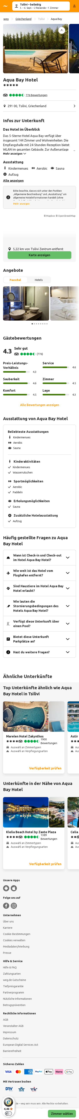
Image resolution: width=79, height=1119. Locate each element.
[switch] (8, 1113)
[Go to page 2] (34, 323)
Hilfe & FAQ (10, 967)
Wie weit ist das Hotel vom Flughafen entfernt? (33, 573)
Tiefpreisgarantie (13, 986)
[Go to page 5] (40, 323)
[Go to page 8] (47, 323)
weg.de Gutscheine (14, 979)
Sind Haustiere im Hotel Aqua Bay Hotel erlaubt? (38, 588)
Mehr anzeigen (21, 203)
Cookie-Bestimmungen (16, 934)
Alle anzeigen (13, 180)
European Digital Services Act (20, 1044)
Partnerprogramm (13, 992)
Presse (7, 952)
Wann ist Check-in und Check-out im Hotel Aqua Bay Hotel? (37, 558)
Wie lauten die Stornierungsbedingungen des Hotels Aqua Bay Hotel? (35, 606)
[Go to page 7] (44, 323)
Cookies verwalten (14, 940)
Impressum (9, 1032)
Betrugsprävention (14, 1005)
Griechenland (23, 19)
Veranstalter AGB (13, 1025)
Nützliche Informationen (17, 998)
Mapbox (50, 216)
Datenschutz (11, 1038)
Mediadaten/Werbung (16, 946)
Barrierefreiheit (12, 1051)
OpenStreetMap (67, 216)
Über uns (8, 921)
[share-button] (61, 30)
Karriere (7, 927)
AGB (5, 1019)
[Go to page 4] (38, 323)
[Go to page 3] (36, 323)
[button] (35, 48)
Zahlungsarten (12, 973)
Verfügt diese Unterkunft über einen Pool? (36, 624)
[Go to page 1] (32, 323)
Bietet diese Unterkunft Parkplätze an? (31, 639)
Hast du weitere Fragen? (31, 652)
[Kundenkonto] (74, 6)
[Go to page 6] (42, 323)
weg (6, 19)
